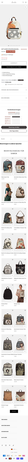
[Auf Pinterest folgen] (9, 445)
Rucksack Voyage (4, 405)
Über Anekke (4, 419)
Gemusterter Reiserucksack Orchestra (6, 380)
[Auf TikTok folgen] (13, 445)
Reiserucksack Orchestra (18, 379)
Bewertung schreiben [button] (14, 127)
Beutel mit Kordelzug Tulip (6, 227)
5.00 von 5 (18, 112)
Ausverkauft (14, 63)
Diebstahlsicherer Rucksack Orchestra (6, 278)
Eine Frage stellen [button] (14, 131)
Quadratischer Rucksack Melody (7, 354)
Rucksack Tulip (17, 303)
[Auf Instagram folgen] (6, 445)
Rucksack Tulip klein (18, 354)
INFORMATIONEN (4, 431)
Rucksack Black (4, 303)
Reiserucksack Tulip (5, 177)
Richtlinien (4, 437)
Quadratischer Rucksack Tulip (19, 329)
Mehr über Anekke (5, 425)
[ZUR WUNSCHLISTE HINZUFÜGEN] (12, 158)
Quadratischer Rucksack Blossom (18, 405)
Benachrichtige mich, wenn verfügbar (14, 67)
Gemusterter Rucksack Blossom (7, 202)
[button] (24, 49)
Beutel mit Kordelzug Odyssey (20, 253)
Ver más (14, 411)
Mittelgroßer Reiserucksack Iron (20, 278)
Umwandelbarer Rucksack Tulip (20, 227)
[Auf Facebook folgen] (2, 445)
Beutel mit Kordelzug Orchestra (7, 253)
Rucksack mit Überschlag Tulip (20, 202)
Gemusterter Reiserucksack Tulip (20, 177)
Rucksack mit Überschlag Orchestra (6, 329)
